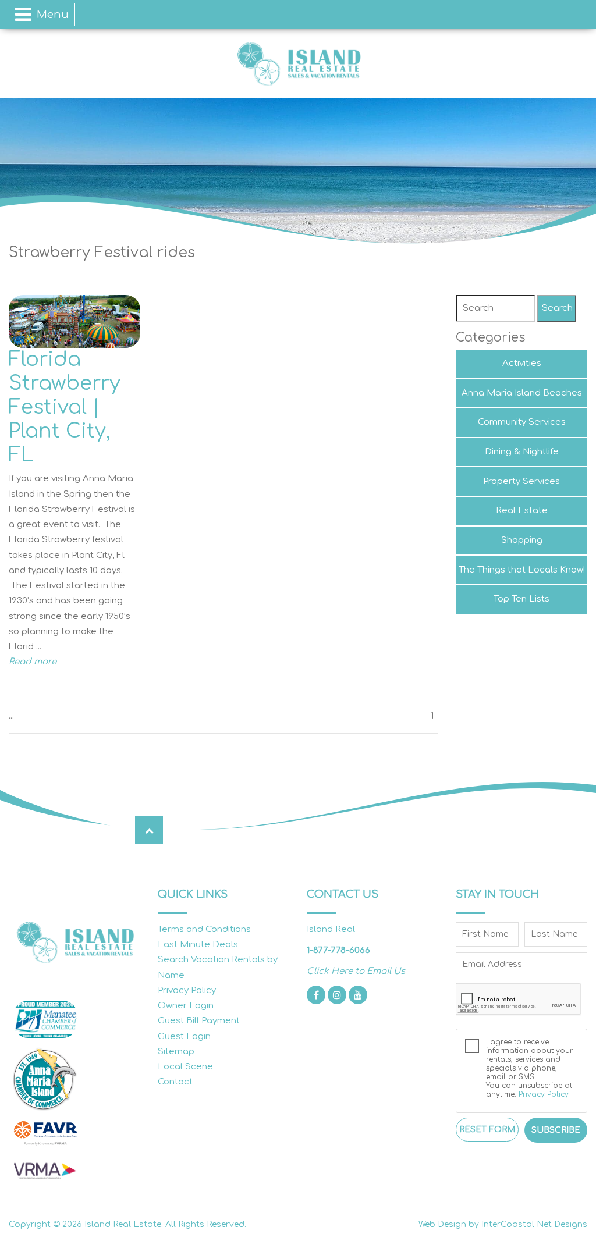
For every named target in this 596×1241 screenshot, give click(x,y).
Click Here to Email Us (356, 971)
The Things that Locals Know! (522, 570)
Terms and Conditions (204, 929)
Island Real (298, 64)
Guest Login (184, 1036)
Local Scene (185, 1067)
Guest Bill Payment (199, 1021)
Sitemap (176, 1052)
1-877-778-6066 (338, 950)
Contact (175, 1082)
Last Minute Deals (198, 945)
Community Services (522, 422)
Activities (521, 363)
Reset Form (487, 1129)
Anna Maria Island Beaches (522, 393)
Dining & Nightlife (522, 452)
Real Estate (522, 510)
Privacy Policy (187, 990)
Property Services (521, 481)
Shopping (521, 540)
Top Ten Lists (521, 599)
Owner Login (186, 1006)
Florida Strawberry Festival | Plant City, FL (64, 407)
